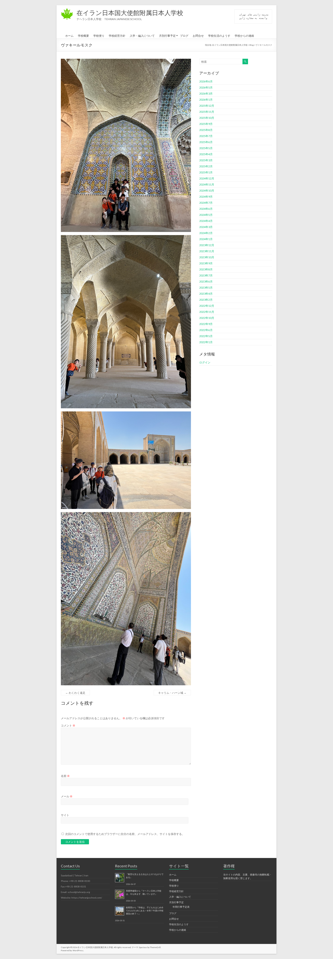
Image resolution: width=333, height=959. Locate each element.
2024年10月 (206, 190)
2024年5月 (206, 214)
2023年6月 (206, 281)
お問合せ (198, 35)
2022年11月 (206, 311)
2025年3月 (206, 160)
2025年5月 (206, 148)
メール (66, 796)
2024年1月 (206, 239)
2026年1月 (206, 99)
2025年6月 (206, 142)
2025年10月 (206, 117)
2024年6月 (206, 208)
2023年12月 (206, 245)
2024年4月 (206, 220)
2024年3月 (206, 226)
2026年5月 (206, 87)
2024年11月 (206, 184)
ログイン (204, 362)
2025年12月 (206, 105)
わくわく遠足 (75, 692)
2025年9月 (206, 123)
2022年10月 (206, 317)
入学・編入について (142, 35)
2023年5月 (206, 287)
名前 (65, 775)
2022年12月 (206, 305)
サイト (65, 815)
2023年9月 (206, 263)
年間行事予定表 (181, 906)
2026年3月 (206, 93)
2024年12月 (206, 178)
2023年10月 (206, 257)
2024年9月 (206, 196)
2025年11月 (206, 111)
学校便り (98, 35)
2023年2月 (206, 299)
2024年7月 (206, 202)
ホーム (69, 35)
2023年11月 (206, 251)
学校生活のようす (219, 35)
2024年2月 (206, 233)
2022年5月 (206, 336)
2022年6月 (206, 330)
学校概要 (83, 35)
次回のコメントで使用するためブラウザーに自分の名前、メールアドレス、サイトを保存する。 (125, 833)
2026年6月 (206, 81)
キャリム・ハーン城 (172, 692)
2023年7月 (206, 275)
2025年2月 (206, 166)
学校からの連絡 (244, 35)
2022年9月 (206, 323)
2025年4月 (206, 154)
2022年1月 (206, 342)
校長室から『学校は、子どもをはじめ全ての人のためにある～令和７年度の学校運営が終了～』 (144, 910)
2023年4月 (206, 293)
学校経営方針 (117, 35)
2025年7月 (206, 136)
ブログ (184, 35)
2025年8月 (206, 129)
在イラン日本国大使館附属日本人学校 (129, 12)
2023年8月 (206, 269)
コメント (68, 725)
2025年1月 (206, 172)
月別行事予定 (167, 35)
